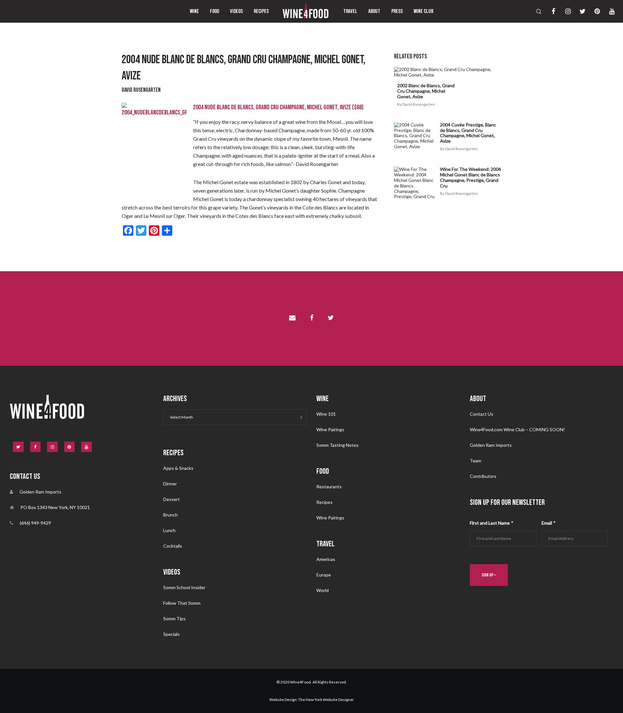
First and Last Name (491, 523)
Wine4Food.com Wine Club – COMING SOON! (517, 429)
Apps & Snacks (178, 468)
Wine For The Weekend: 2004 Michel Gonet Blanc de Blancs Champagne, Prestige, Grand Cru (470, 177)
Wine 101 (326, 414)
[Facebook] (549, 11)
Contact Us (481, 414)
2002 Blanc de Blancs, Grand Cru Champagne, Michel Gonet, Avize (426, 91)
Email (549, 523)
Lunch (169, 530)
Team (475, 460)
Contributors (483, 476)
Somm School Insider (184, 587)
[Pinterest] (593, 11)
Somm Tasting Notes (337, 445)
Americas (325, 559)
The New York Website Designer (326, 699)
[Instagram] (563, 11)
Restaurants (329, 486)
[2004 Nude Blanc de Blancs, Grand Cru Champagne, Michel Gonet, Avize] (292, 319)
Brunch (170, 514)
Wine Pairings (330, 429)
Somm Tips (174, 618)
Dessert (171, 499)
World (322, 590)
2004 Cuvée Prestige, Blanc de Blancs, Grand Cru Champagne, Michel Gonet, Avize (468, 133)
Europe (323, 574)
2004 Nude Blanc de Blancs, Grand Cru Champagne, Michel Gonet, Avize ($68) (278, 107)
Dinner (170, 483)
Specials (171, 634)
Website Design (283, 699)
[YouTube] (607, 11)
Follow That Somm (182, 603)
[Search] (534, 11)
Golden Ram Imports (491, 445)
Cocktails (172, 546)
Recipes (324, 502)
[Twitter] (578, 11)
